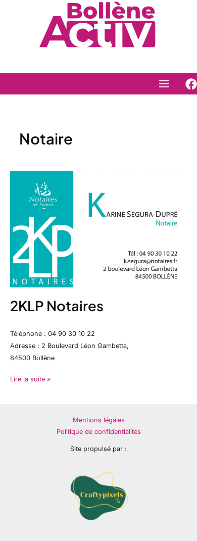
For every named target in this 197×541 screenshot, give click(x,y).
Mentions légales (99, 420)
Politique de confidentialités (99, 431)
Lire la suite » (30, 378)
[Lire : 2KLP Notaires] (98, 228)
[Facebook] (191, 84)
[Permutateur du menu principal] (164, 83)
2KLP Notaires (57, 305)
